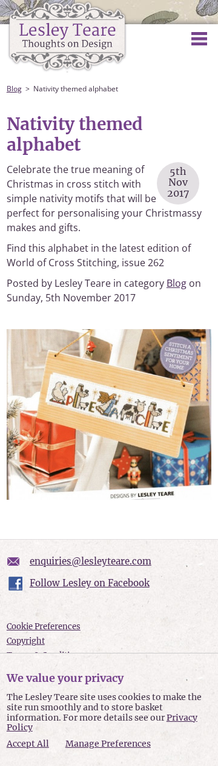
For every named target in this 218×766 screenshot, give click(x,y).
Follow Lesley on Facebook (90, 583)
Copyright (26, 641)
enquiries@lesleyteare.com (90, 561)
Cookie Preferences (44, 626)
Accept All (28, 744)
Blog (14, 88)
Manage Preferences (108, 743)
